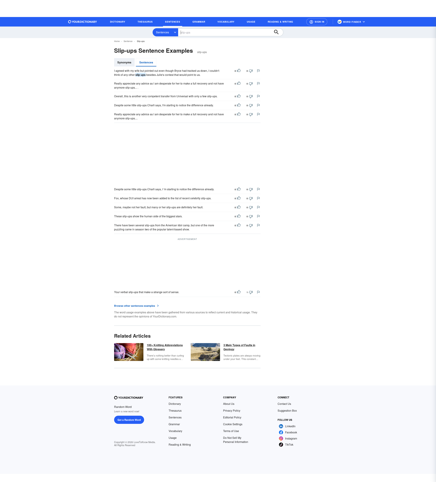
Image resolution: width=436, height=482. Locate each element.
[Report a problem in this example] (258, 71)
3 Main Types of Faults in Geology (239, 347)
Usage (173, 438)
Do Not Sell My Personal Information (235, 440)
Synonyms (124, 62)
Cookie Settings (232, 424)
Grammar (174, 424)
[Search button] (278, 32)
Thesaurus (175, 410)
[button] (316, 21)
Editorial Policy (232, 417)
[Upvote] (239, 71)
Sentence (128, 41)
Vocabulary (175, 431)
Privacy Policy (231, 410)
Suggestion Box (287, 410)
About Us (228, 404)
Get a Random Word (129, 419)
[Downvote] (251, 71)
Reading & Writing (180, 444)
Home (117, 41)
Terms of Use (231, 431)
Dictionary (175, 404)
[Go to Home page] (82, 21)
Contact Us (284, 404)
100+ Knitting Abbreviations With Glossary (165, 347)
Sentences (162, 32)
